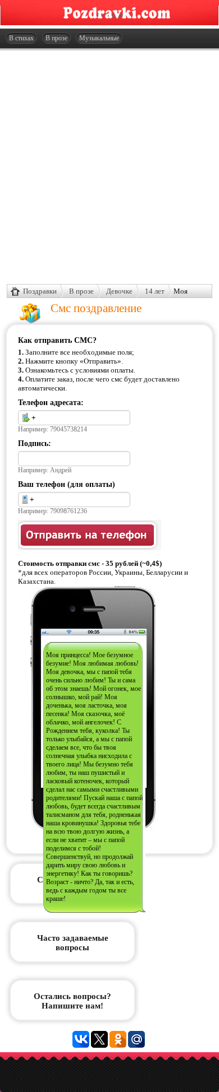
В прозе (56, 38)
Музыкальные (99, 38)
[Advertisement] (109, 166)
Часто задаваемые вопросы (72, 942)
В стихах (21, 38)
